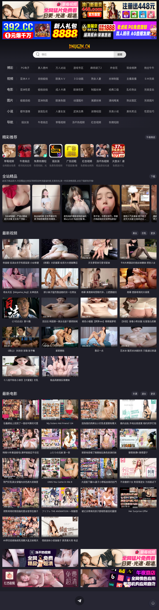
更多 (153, 233)
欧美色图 (61, 100)
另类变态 (149, 89)
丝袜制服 (114, 78)
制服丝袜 (96, 89)
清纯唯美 (114, 100)
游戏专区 (78, 68)
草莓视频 (61, 122)
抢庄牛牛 (149, 68)
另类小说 (114, 111)
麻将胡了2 (96, 68)
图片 (10, 100)
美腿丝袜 (96, 100)
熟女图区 (131, 100)
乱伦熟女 (131, 89)
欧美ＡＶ (61, 78)
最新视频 (9, 233)
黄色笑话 (131, 111)
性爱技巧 (149, 111)
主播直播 (131, 78)
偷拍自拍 (43, 89)
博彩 (10, 68)
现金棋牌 (131, 68)
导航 (10, 122)
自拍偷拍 (43, 78)
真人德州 (43, 68)
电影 (10, 89)
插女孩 (25, 122)
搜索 (119, 54)
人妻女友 (61, 111)
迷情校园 (96, 111)
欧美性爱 (78, 89)
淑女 (144, 393)
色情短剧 (114, 122)
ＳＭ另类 (149, 78)
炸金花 (114, 68)
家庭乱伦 (43, 111)
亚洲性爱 (25, 89)
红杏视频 (96, 122)
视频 (10, 79)
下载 (153, 176)
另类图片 (149, 100)
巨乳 (144, 233)
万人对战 (61, 68)
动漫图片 (78, 100)
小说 (10, 111)
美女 (135, 233)
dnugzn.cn (79, 46)
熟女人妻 (96, 78)
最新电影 (9, 393)
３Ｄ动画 (78, 78)
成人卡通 (61, 89)
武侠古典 (78, 111)
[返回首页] (153, 603)
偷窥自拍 (25, 100)
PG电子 (25, 68)
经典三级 (114, 89)
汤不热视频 (78, 122)
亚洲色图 (43, 100)
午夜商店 (43, 122)
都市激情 (25, 111)
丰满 (135, 393)
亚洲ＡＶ (25, 78)
